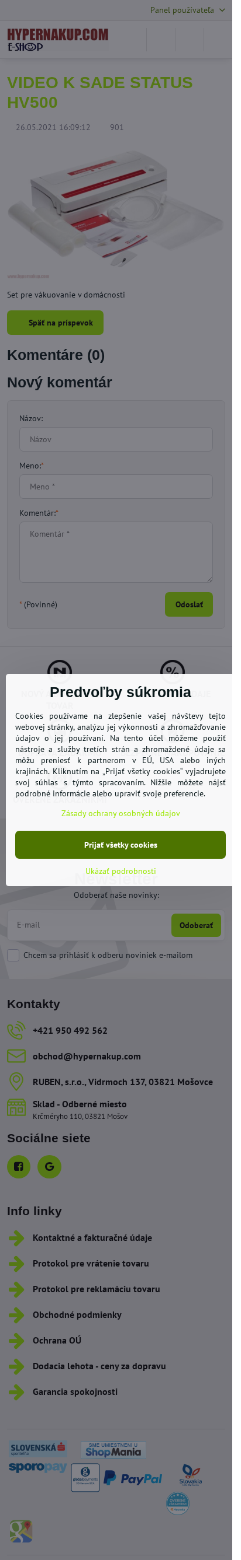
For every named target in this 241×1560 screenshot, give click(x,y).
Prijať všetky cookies (120, 845)
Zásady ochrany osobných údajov (120, 813)
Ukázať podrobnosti (120, 871)
